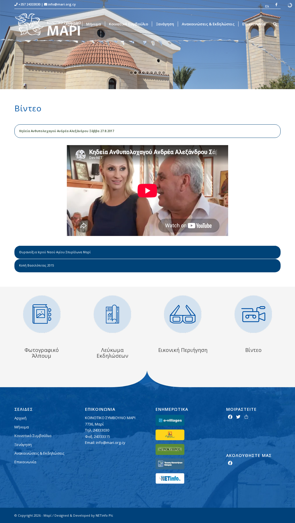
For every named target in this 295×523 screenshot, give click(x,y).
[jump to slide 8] (160, 73)
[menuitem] (265, 6)
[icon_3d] (182, 314)
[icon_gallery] (41, 314)
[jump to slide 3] (139, 73)
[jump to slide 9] (164, 73)
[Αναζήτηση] (275, 24)
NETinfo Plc (104, 515)
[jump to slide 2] (135, 73)
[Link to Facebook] (276, 4)
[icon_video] (253, 314)
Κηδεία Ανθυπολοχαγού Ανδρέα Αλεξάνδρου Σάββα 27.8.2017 (66, 131)
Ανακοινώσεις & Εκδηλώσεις (39, 453)
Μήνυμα (21, 427)
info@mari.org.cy (62, 4)
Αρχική (20, 418)
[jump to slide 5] (147, 73)
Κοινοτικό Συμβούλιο (33, 435)
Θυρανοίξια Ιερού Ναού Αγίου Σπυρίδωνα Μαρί (55, 252)
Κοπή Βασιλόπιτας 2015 (36, 265)
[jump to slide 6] (152, 73)
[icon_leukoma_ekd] (112, 314)
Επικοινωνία (25, 461)
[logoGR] (51, 24)
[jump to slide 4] (143, 73)
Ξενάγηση (23, 444)
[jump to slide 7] (156, 73)
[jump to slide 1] (131, 73)
